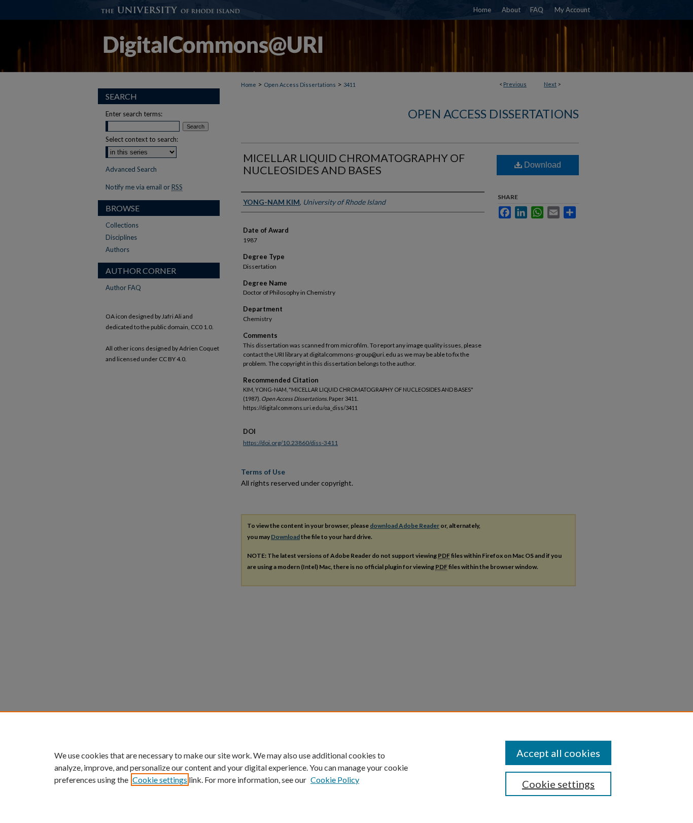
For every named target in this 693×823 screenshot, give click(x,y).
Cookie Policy (334, 779)
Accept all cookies (558, 753)
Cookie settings (159, 779)
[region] (346, 767)
